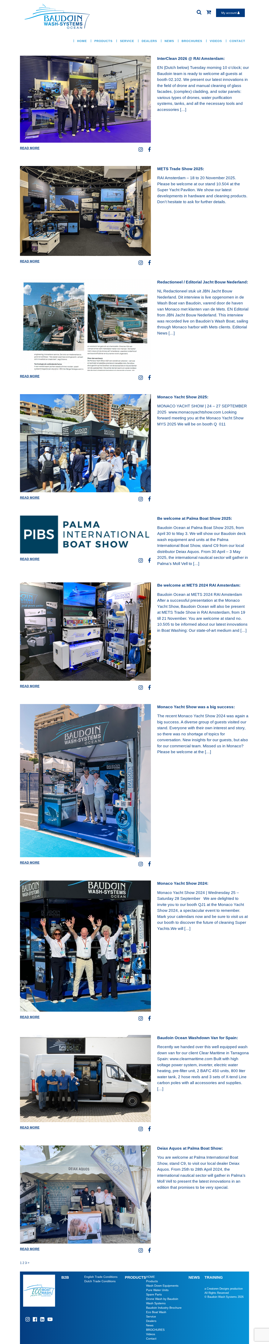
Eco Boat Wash (156, 1312)
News (169, 41)
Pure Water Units (157, 1290)
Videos (216, 41)
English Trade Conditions (100, 1276)
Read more (30, 148)
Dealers (149, 41)
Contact (237, 41)
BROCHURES (192, 41)
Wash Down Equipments (162, 1285)
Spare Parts (154, 1294)
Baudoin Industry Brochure (164, 1307)
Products (103, 41)
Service (127, 41)
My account (229, 12)
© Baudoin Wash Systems (220, 1296)
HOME (82, 41)
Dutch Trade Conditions (100, 1281)
